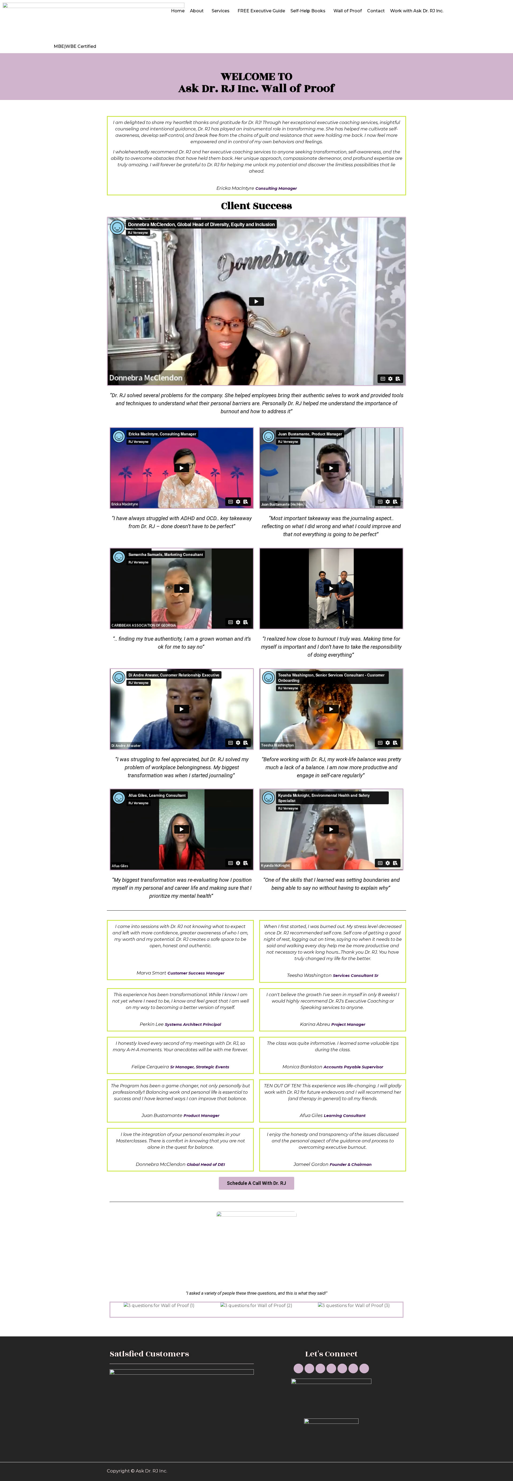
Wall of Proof (347, 10)
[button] (256, 1183)
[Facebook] (331, 1368)
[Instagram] (320, 1368)
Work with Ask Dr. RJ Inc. (416, 10)
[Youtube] (298, 1368)
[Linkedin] (309, 1368)
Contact (376, 10)
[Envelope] (353, 1368)
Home (178, 10)
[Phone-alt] (342, 1368)
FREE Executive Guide (261, 10)
